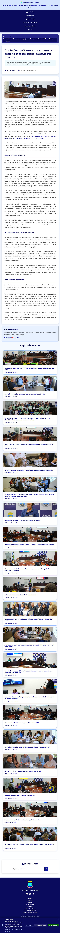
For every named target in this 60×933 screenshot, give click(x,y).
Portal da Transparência (30, 912)
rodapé (26, 5)
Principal (30, 898)
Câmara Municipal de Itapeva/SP (30, 2)
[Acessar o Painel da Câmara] (27, 894)
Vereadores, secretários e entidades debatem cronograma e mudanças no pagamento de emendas (29, 845)
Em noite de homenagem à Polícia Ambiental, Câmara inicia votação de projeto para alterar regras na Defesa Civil (28, 672)
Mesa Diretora (30, 904)
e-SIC (30, 30)
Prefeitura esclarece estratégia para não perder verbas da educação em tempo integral (30, 470)
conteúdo (10, 5)
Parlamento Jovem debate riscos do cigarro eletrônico (20, 595)
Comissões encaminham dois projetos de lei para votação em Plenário (25, 394)
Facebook (8, 338)
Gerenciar (30, 925)
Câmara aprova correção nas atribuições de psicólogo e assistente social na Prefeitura (30, 545)
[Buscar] (46, 869)
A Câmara (31, 12)
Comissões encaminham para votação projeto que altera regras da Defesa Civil (27, 747)
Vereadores (31, 19)
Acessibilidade (33, 5)
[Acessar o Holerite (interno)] (33, 894)
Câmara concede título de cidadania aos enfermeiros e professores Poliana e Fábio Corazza (28, 620)
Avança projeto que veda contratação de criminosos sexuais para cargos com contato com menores (29, 646)
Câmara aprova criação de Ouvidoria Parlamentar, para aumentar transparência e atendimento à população (27, 570)
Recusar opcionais (41, 925)
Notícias (20, 36)
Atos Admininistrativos (30, 910)
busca (21, 5)
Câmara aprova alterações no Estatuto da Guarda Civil (20, 796)
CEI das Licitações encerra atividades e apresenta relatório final (23, 771)
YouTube (16, 338)
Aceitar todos (54, 925)
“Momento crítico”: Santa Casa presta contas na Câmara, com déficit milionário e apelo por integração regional (29, 698)
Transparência (30, 26)
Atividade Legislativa (30, 22)
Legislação (30, 906)
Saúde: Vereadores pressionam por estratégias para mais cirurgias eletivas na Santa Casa (29, 445)
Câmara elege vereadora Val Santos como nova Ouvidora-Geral (22, 520)
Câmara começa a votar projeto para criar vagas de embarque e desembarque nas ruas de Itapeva (29, 369)
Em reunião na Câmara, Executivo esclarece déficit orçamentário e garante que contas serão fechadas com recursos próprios (29, 495)
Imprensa (31, 15)
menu (16, 5)
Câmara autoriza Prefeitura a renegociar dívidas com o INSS (22, 723)
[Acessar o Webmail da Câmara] (30, 894)
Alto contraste (42, 5)
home (5, 5)
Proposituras (30, 908)
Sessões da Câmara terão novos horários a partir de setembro (22, 820)
